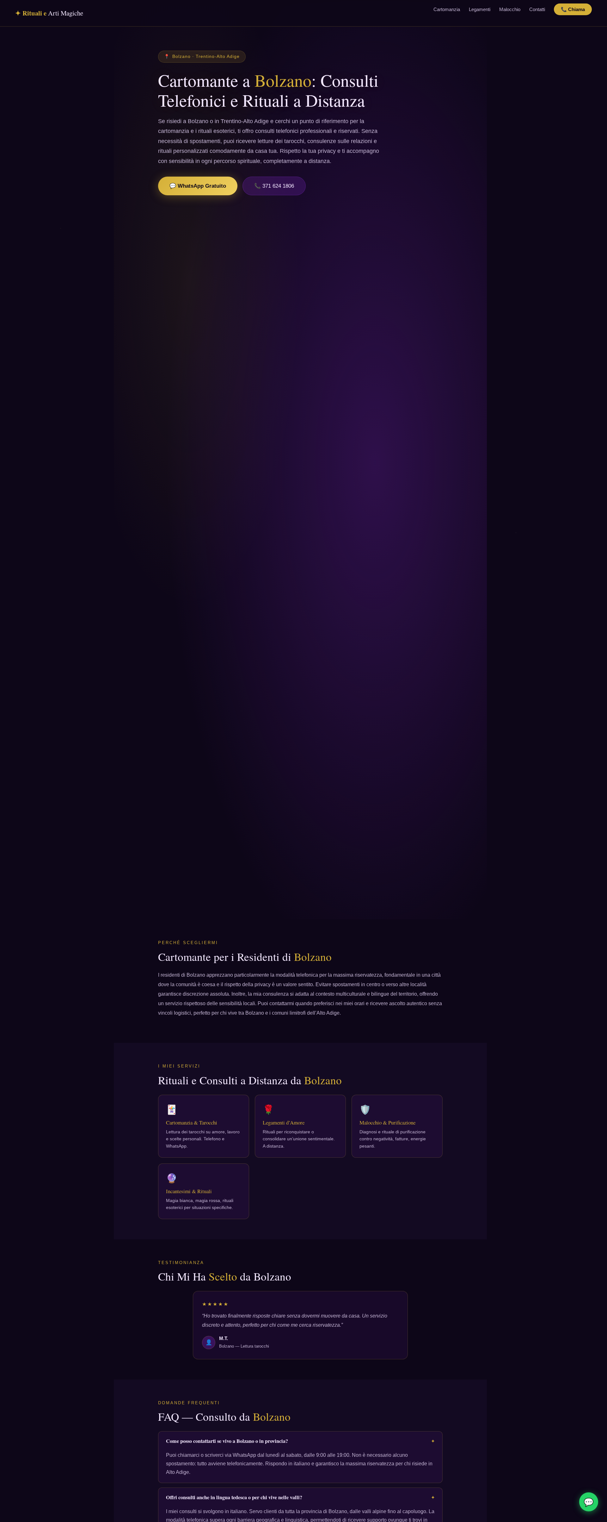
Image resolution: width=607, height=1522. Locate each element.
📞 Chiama (573, 9)
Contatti (537, 9)
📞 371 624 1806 (274, 186)
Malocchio (509, 9)
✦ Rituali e (49, 13)
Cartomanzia (446, 9)
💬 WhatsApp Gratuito (197, 186)
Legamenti (479, 9)
